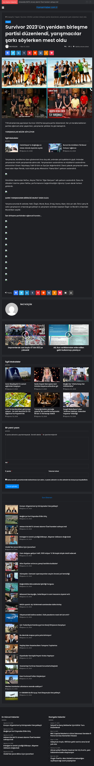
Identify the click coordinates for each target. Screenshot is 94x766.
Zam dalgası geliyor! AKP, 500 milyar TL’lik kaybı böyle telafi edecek (48, 553)
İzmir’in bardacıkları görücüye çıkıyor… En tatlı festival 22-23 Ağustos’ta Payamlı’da (17, 411)
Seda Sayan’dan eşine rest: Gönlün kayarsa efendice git (46, 385)
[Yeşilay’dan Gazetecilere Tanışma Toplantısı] (11, 648)
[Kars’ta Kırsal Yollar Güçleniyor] (11, 679)
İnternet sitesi (54, 471)
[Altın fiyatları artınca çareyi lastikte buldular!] (11, 566)
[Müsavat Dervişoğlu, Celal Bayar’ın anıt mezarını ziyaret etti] (11, 597)
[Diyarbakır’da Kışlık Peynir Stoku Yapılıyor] (11, 659)
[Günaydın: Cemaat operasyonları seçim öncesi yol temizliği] (11, 577)
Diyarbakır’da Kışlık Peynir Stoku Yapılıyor (37, 656)
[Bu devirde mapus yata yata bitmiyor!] (11, 638)
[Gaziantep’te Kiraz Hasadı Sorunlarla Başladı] (11, 669)
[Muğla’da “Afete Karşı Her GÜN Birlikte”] (76, 374)
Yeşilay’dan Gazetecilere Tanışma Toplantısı (38, 645)
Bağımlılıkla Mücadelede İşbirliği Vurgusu (37, 584)
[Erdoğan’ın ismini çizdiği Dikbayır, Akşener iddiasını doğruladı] (11, 540)
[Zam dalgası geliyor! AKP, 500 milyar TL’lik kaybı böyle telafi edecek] (11, 556)
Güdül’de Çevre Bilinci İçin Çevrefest (20, 547)
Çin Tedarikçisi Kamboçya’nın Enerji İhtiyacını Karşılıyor (43, 625)
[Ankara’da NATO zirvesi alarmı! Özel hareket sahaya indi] (11, 529)
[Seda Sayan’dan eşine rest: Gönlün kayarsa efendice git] (47, 374)
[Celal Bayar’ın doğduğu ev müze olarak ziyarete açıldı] (11, 148)
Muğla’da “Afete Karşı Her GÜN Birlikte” (74, 385)
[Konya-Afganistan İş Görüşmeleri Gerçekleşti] (11, 509)
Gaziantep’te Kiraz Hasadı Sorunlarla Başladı (39, 666)
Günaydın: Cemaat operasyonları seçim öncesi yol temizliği (45, 574)
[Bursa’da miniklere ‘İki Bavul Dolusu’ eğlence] (55, 148)
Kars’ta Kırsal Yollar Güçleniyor (33, 676)
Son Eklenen (47, 497)
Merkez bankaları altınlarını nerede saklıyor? (24, 686)
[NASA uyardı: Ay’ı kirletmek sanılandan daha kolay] (11, 607)
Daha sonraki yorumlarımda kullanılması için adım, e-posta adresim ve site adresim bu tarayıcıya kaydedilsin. (47, 480)
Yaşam (17, 17)
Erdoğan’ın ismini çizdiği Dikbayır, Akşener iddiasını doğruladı (45, 537)
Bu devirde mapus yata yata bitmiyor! (35, 635)
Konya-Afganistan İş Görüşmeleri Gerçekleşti (39, 506)
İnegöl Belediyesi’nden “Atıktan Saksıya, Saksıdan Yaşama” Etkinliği (74, 411)
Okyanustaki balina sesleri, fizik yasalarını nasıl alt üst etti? (44, 615)
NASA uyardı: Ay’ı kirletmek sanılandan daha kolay (40, 604)
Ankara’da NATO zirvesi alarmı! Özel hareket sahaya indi (38, 2)
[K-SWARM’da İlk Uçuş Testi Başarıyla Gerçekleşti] (11, 696)
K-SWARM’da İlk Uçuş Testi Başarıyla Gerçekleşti (40, 693)
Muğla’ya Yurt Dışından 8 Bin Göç (33, 516)
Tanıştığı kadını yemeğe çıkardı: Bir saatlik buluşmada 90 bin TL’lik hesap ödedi (46, 411)
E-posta (8, 471)
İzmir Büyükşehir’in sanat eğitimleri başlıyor (15, 385)
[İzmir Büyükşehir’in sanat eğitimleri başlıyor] (18, 374)
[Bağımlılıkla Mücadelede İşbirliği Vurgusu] (11, 587)
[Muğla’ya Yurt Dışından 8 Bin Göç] (11, 519)
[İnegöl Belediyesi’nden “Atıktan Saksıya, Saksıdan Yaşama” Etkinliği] (76, 399)
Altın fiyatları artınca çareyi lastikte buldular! (39, 563)
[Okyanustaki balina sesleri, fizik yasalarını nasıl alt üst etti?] (11, 618)
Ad (6, 462)
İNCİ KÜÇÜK (13, 46)
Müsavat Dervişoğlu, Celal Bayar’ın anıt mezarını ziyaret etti (45, 594)
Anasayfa (10, 17)
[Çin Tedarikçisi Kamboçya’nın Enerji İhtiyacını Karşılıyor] (11, 628)
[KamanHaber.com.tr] (47, 7)
